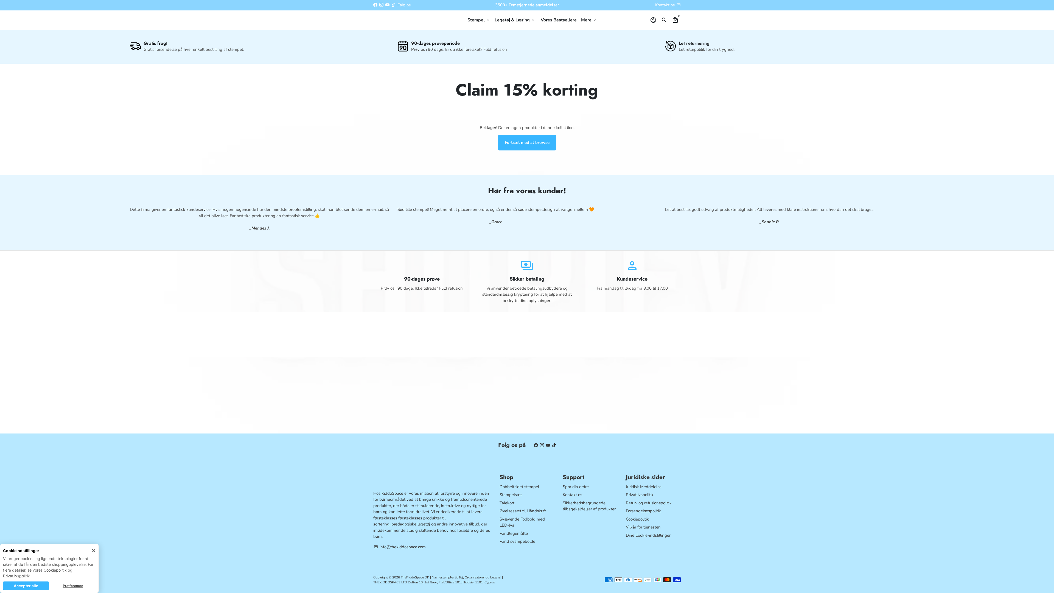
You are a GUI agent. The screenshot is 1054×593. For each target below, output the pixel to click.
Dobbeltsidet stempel (519, 486)
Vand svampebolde (517, 541)
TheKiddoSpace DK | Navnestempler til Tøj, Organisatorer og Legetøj (451, 577)
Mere (589, 20)
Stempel (478, 20)
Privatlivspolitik (16, 576)
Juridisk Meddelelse (643, 486)
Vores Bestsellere (559, 20)
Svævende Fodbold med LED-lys (522, 522)
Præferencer (73, 586)
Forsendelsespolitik (643, 511)
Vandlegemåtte (514, 533)
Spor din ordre (576, 486)
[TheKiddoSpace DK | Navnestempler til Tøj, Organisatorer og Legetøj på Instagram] (381, 5)
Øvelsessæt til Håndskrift (523, 511)
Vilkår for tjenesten (643, 527)
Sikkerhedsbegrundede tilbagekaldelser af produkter (589, 506)
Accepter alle (26, 585)
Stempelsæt (511, 494)
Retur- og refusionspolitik (649, 503)
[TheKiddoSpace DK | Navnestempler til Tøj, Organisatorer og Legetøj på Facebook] (375, 5)
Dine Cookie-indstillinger (648, 535)
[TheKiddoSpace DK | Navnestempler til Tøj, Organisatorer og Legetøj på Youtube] (387, 5)
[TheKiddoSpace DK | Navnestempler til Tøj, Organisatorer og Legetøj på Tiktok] (393, 5)
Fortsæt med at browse (527, 142)
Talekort (507, 503)
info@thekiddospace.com (400, 547)
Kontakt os (665, 5)
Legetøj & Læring (515, 20)
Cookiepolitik (55, 570)
